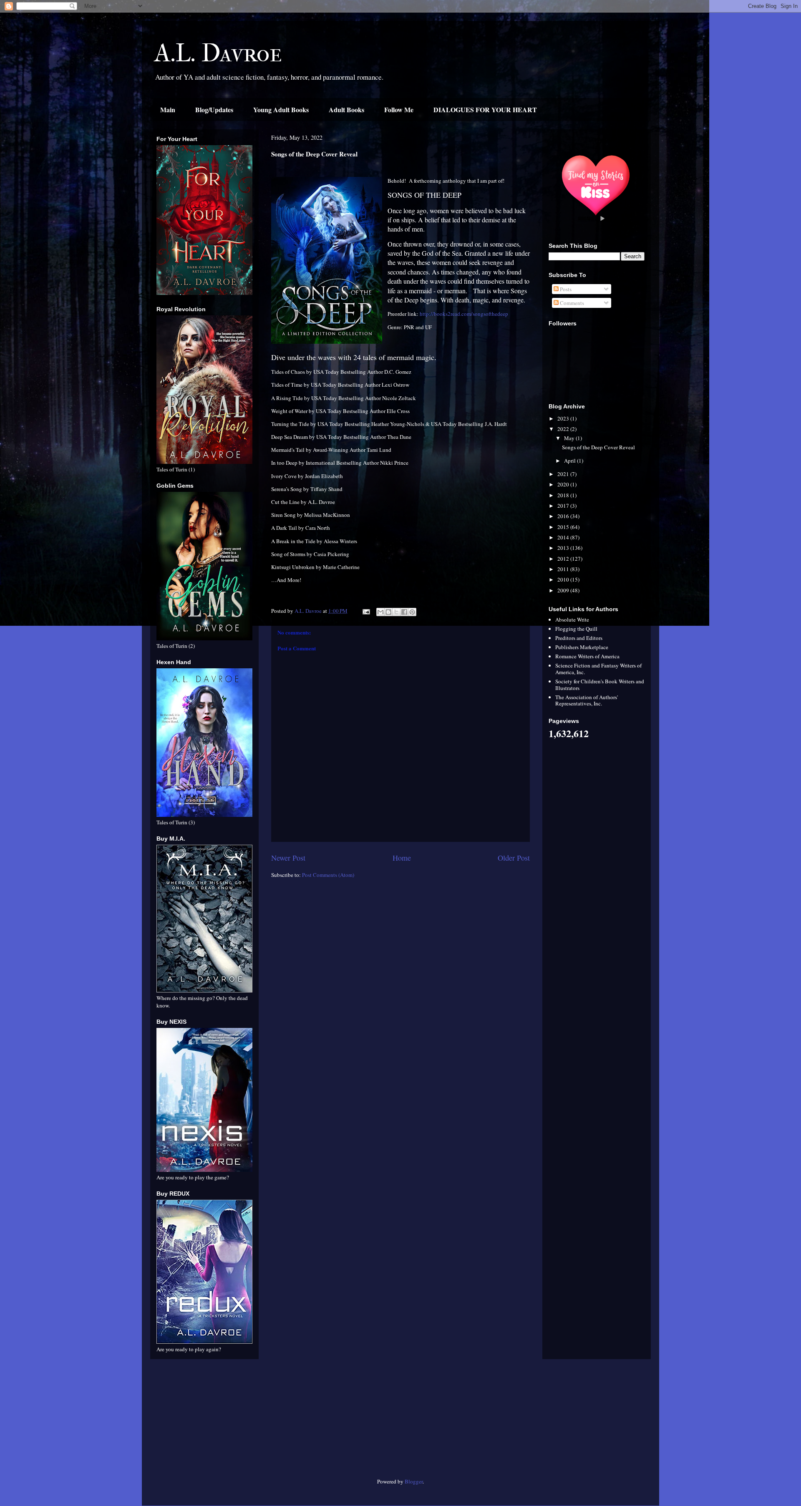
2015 (563, 527)
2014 (563, 537)
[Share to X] (396, 612)
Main (167, 109)
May (570, 438)
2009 (563, 590)
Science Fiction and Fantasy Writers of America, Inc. (598, 669)
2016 (563, 516)
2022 (563, 429)
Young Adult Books (281, 109)
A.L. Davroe (218, 53)
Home (402, 858)
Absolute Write (572, 619)
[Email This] (380, 612)
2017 (563, 505)
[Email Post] (365, 610)
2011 (563, 569)
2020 (563, 484)
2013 (563, 548)
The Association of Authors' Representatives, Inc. (586, 700)
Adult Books (346, 109)
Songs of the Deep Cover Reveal (598, 447)
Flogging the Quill (576, 628)
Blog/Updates (214, 109)
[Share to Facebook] (404, 612)
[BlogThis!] (388, 612)
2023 (563, 418)
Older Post (514, 858)
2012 (563, 558)
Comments (571, 303)
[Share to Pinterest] (412, 612)
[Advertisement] (204, 1421)
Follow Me (398, 109)
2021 (563, 474)
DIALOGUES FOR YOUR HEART (485, 109)
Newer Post (288, 858)
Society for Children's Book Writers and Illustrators (599, 684)
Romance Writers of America (587, 656)
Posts (565, 289)
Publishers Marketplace (581, 647)
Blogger (414, 1481)
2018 (563, 495)
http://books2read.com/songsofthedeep (464, 313)
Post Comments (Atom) (328, 875)
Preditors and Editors (578, 638)
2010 (563, 579)
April (570, 460)
